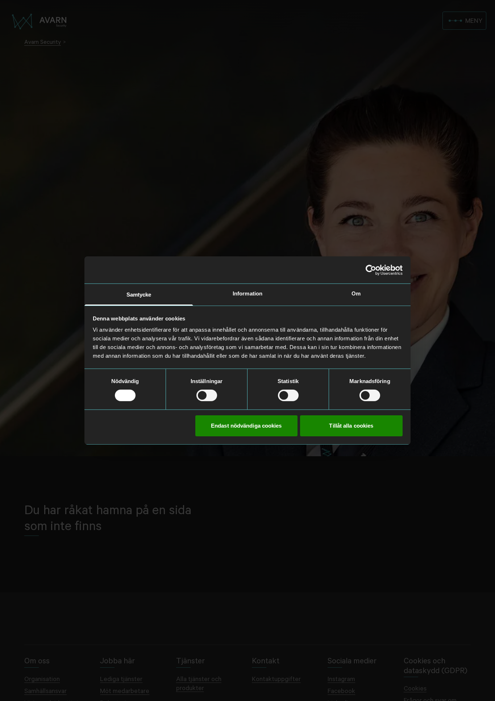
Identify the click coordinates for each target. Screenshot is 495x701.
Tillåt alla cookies (351, 426)
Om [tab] (356, 293)
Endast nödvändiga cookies (246, 426)
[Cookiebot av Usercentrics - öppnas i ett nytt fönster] (371, 269)
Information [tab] (247, 293)
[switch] (206, 395)
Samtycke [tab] (138, 294)
